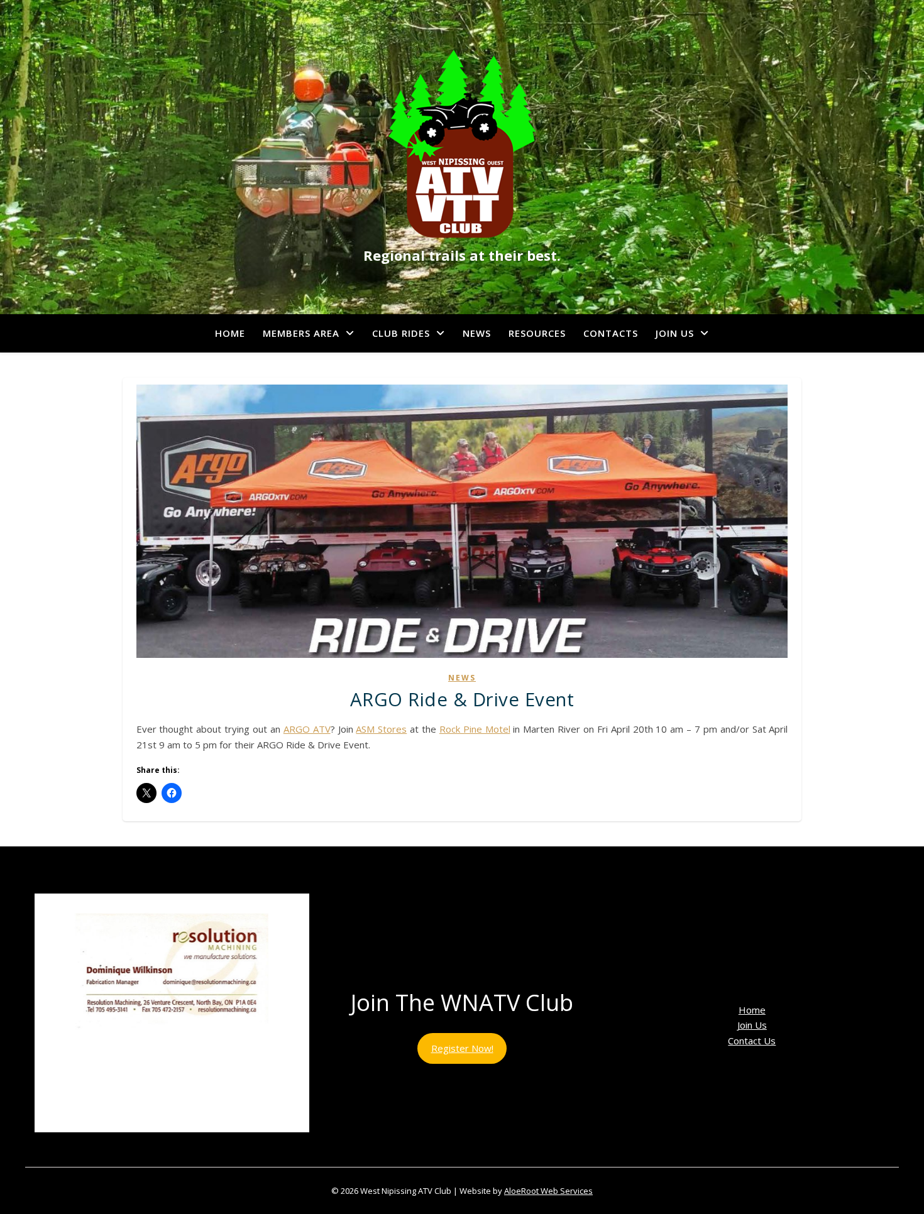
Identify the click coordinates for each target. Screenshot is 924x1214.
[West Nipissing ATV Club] (462, 144)
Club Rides (401, 333)
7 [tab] (208, 1145)
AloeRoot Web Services (548, 1190)
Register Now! (462, 1048)
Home (230, 333)
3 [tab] (150, 1145)
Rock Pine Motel (474, 729)
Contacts (610, 333)
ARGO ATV (307, 729)
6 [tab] (193, 1145)
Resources (537, 333)
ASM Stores (381, 729)
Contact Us (752, 1040)
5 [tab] (179, 1145)
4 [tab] (165, 1145)
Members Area (301, 333)
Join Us (675, 333)
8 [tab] (222, 1145)
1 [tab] (121, 1145)
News (477, 333)
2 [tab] (136, 1145)
